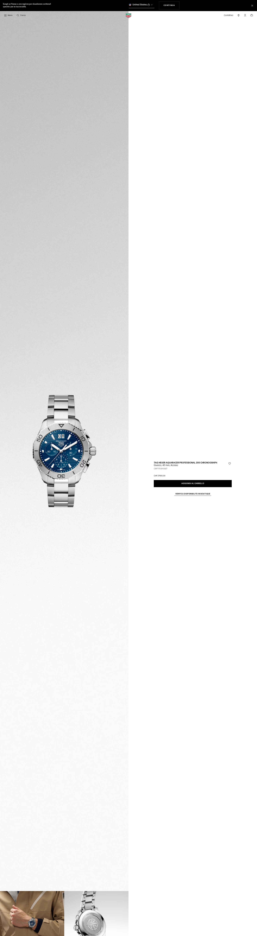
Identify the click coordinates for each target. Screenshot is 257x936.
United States (140, 5)
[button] (245, 15)
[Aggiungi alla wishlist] (230, 463)
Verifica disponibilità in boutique (192, 494)
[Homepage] (128, 15)
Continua (172, 5)
